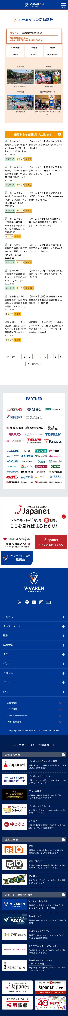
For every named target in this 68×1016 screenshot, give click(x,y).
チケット (8, 654)
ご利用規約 (12, 703)
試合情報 (8, 644)
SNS (5, 691)
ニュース (8, 616)
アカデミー (9, 673)
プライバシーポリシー (17, 716)
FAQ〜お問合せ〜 (15, 722)
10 (28, 364)
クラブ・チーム (12, 626)
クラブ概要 (12, 709)
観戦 (5, 635)
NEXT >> (36, 364)
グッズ (6, 663)
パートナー (9, 682)
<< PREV (10, 357)
